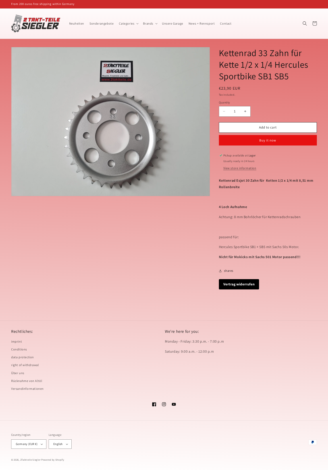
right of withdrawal (25, 365)
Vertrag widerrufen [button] (239, 284)
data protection (22, 357)
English (58, 444)
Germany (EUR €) (26, 444)
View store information (239, 168)
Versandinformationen (27, 389)
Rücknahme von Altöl (26, 381)
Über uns (17, 373)
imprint (16, 341)
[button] (128, 23)
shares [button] (229, 271)
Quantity (224, 102)
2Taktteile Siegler (30, 459)
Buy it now (267, 140)
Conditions (19, 349)
